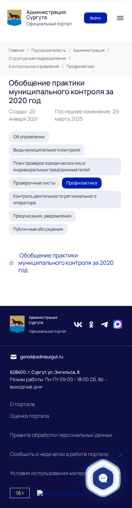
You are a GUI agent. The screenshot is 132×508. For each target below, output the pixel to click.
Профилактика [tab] (81, 183)
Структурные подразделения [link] (37, 58)
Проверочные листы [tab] (34, 183)
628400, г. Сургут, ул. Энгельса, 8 (45, 372)
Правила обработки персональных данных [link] (61, 434)
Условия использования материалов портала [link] (65, 472)
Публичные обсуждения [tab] (38, 229)
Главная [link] (16, 50)
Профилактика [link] (80, 66)
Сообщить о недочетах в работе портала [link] (59, 453)
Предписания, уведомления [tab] (42, 216)
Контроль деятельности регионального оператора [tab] (54, 199)
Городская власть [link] (49, 50)
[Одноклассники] (91, 324)
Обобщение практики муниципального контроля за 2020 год (66, 263)
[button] (103, 478)
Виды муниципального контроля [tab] (46, 150)
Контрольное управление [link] (34, 66)
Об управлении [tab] (29, 137)
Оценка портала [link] (29, 415)
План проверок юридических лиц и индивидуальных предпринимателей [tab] (51, 166)
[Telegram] (104, 324)
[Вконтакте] (78, 324)
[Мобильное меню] (120, 18)
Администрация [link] (88, 50)
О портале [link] (22, 404)
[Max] (117, 324)
